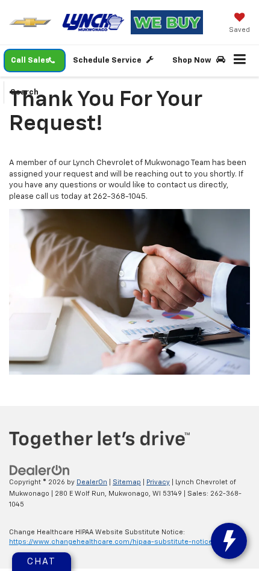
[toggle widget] (229, 541)
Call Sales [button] (30, 60)
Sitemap (127, 482)
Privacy (158, 482)
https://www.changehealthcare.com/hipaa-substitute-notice (111, 541)
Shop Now (192, 60)
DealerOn (91, 482)
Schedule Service (108, 60)
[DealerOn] (39, 470)
